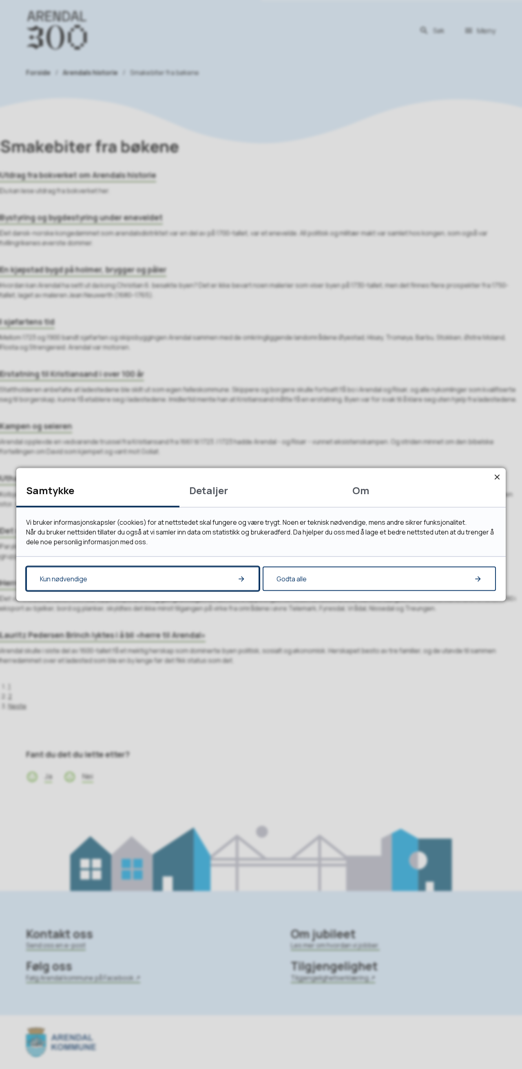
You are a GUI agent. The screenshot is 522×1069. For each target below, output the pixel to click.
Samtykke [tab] (50, 490)
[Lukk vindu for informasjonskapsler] (497, 477)
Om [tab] (360, 490)
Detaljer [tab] (208, 490)
